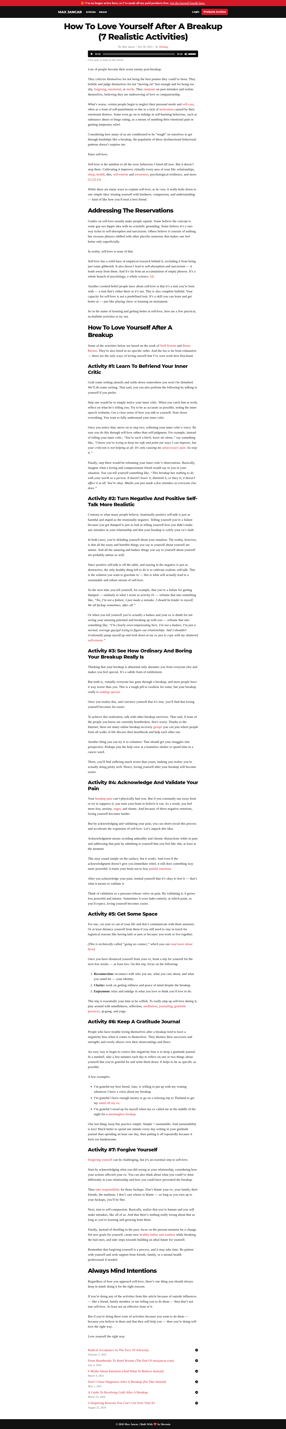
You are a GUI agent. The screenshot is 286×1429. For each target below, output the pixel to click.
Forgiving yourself (100, 1160)
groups (157, 727)
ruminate (149, 89)
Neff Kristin (168, 345)
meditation (150, 1006)
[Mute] (185, 54)
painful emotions (160, 869)
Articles (91, 12)
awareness (141, 174)
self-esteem (120, 174)
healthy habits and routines (157, 1234)
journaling (165, 1006)
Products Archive (215, 11)
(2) (94, 179)
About (103, 12)
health (101, 174)
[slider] (192, 53)
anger (117, 808)
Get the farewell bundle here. (187, 3)
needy (130, 89)
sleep (91, 174)
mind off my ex (109, 1103)
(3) (99, 179)
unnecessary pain (173, 447)
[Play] (91, 54)
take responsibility (107, 1189)
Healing (163, 46)
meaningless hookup (122, 1114)
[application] (143, 54)
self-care (188, 104)
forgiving (100, 89)
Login (195, 11)
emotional (114, 89)
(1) (90, 179)
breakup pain (103, 798)
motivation (166, 109)
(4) (152, 276)
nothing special (110, 692)
